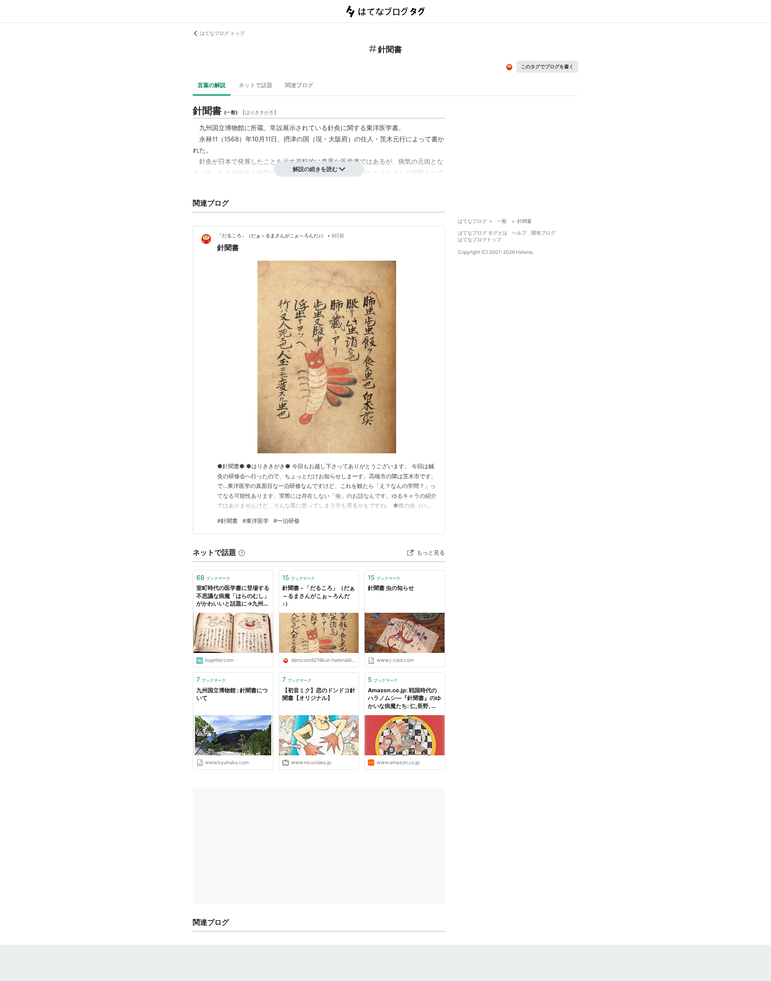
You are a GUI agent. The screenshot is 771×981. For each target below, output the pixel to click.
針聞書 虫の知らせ (391, 587)
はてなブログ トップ (222, 33)
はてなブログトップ (479, 240)
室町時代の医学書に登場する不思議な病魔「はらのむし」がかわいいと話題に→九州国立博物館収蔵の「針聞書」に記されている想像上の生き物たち (232, 596)
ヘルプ (519, 233)
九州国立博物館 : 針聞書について (232, 694)
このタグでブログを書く (547, 66)
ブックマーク (213, 577)
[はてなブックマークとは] (242, 552)
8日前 (338, 236)
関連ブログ (299, 85)
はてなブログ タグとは (482, 233)
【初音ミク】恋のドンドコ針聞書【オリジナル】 (318, 694)
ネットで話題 (255, 85)
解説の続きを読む (315, 168)
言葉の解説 (212, 85)
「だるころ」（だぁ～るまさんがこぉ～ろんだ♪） (271, 236)
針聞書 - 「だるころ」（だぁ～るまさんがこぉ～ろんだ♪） (318, 595)
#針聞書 (227, 520)
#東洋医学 (256, 520)
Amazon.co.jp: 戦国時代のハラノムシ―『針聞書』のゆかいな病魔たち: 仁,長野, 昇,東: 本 (404, 698)
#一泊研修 (286, 520)
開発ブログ (543, 233)
